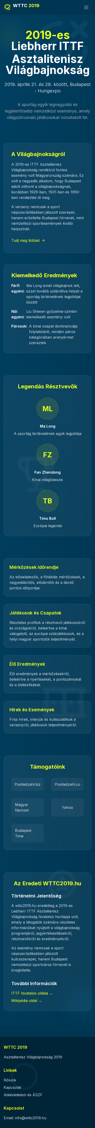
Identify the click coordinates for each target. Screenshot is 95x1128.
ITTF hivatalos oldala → (32, 993)
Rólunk (10, 1080)
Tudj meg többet (25, 240)
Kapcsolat (12, 1087)
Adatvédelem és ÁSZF (23, 1095)
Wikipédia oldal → (26, 1000)
